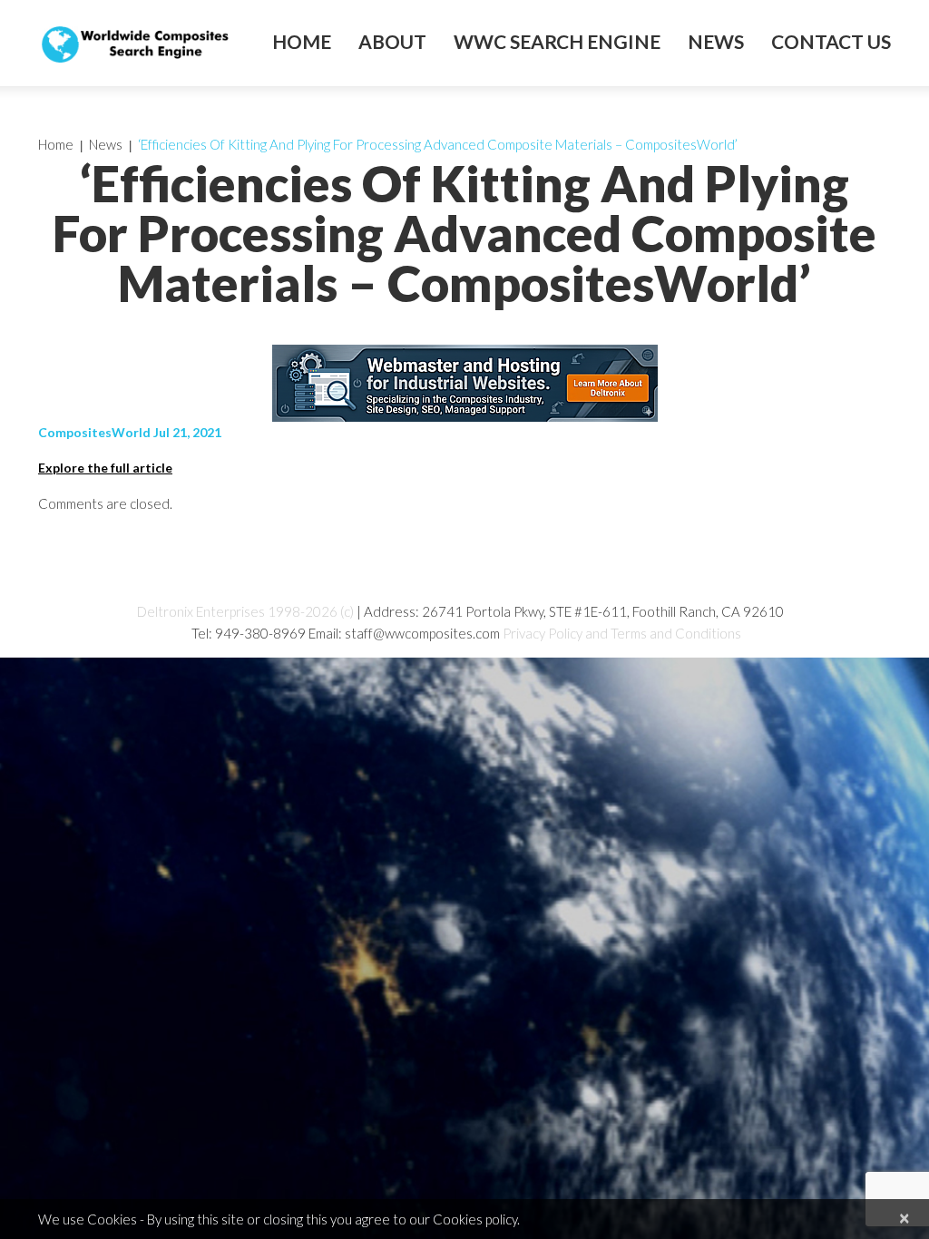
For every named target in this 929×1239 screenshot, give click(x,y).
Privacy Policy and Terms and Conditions (622, 633)
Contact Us (831, 42)
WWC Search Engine (557, 42)
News (716, 42)
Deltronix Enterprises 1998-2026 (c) (245, 611)
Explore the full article (105, 467)
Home (301, 42)
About (392, 42)
